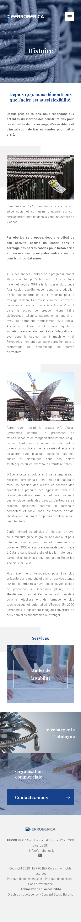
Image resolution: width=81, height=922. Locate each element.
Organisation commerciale (29, 774)
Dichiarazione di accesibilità (40, 889)
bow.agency (31, 894)
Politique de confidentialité (24, 879)
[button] (69, 16)
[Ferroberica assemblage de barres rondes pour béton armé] (25, 16)
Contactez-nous (31, 797)
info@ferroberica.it (41, 851)
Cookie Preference (40, 884)
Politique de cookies (58, 879)
